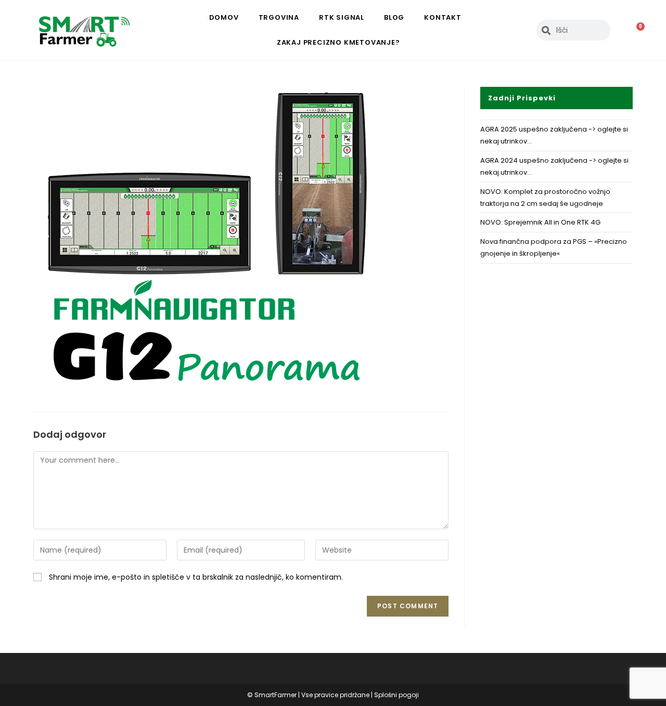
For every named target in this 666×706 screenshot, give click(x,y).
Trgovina (279, 17)
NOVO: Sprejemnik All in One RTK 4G (540, 222)
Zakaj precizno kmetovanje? (338, 42)
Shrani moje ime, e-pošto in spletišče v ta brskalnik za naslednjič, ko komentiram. (196, 577)
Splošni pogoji (396, 694)
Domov (224, 17)
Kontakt (443, 17)
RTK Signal (341, 17)
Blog (394, 17)
